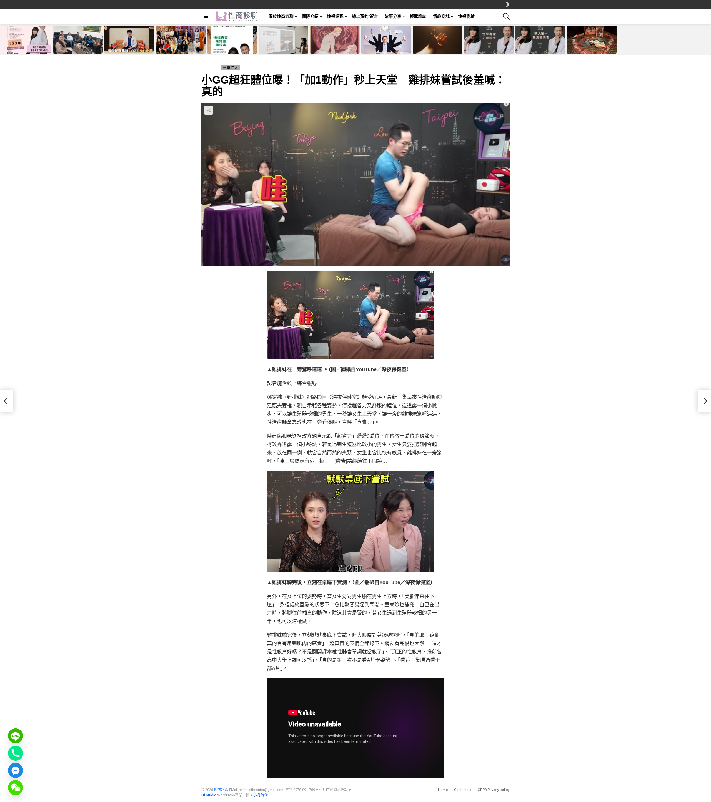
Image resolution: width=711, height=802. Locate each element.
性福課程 (335, 16)
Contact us (462, 790)
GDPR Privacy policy (493, 790)
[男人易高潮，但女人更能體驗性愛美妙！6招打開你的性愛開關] (489, 40)
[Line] (15, 735)
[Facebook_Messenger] (15, 770)
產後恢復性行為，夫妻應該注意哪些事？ (436, 47)
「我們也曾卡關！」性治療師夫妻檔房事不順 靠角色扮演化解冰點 (539, 46)
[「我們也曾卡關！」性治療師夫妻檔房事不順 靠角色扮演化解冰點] (540, 40)
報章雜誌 (418, 16)
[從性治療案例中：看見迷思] (232, 40)
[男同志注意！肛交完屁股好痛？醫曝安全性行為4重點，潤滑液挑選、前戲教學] (386, 40)
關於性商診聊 (281, 16)
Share (208, 110)
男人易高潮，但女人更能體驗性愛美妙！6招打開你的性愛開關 (488, 47)
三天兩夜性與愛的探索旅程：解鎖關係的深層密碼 (180, 47)
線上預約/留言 (365, 16)
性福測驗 (466, 16)
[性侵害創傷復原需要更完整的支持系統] (78, 40)
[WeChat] (15, 787)
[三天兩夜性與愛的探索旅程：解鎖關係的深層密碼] (181, 40)
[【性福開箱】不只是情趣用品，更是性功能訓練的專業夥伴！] (129, 40)
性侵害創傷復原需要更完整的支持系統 (77, 47)
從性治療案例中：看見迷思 (228, 49)
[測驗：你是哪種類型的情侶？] (6, 401)
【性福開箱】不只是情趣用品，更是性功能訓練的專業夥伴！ (128, 47)
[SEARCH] (506, 16)
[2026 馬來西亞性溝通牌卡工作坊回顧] (26, 40)
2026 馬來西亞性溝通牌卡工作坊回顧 (26, 47)
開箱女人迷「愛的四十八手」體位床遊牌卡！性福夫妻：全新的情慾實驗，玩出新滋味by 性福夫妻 (335, 44)
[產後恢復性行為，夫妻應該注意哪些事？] (437, 40)
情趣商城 (441, 16)
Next (708, 39)
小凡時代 (260, 795)
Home (443, 790)
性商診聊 (221, 790)
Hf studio (208, 795)
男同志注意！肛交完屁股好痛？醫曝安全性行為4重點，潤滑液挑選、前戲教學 (385, 46)
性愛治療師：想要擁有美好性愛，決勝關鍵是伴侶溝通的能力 (591, 47)
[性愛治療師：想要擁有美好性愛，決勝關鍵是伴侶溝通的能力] (592, 40)
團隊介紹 (310, 16)
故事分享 (393, 16)
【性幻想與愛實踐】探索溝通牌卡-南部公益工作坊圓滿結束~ (282, 47)
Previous (3, 39)
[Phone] (15, 753)
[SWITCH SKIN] (507, 4)
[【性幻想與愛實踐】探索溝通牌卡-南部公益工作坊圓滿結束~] (283, 40)
